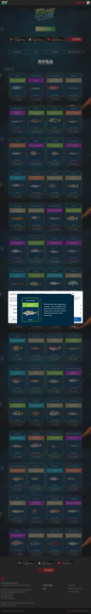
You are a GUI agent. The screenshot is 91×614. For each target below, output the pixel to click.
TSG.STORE (80, 3)
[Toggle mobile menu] (88, 2)
